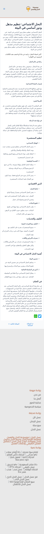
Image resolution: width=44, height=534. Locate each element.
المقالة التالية (13, 324)
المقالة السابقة (30, 324)
